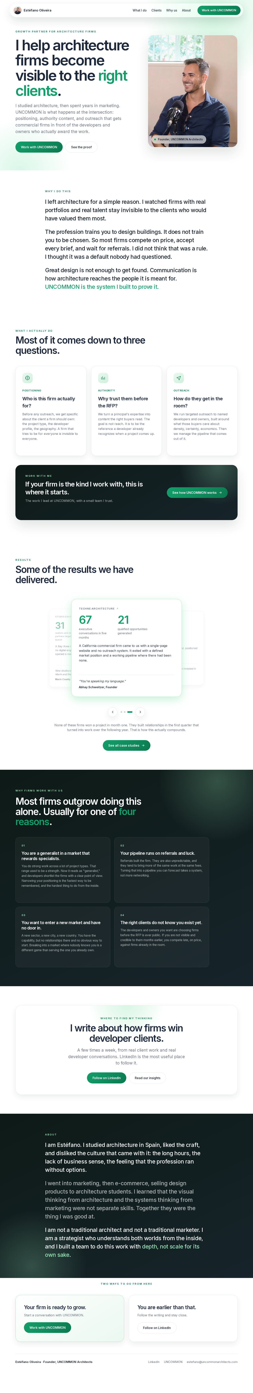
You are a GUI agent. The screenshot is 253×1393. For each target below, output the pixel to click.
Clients (156, 10)
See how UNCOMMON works (194, 493)
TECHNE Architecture (97, 608)
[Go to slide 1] (121, 712)
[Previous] (112, 712)
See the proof (81, 147)
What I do (140, 10)
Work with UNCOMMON (219, 10)
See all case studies (123, 745)
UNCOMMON (173, 1362)
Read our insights (147, 1078)
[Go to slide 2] (125, 712)
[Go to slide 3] (129, 712)
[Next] (140, 712)
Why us (171, 10)
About (186, 10)
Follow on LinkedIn (107, 1078)
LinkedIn (154, 1362)
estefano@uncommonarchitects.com (212, 1362)
